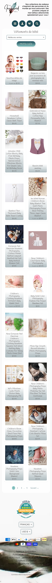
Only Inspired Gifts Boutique (28, 570)
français (25, 524)
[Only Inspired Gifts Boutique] (11, 9)
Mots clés (26, 44)
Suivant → (35, 488)
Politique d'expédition (26, 551)
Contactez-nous (12, 557)
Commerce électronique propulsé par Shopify (26, 574)
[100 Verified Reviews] (26, 519)
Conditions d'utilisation (26, 560)
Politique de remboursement (26, 554)
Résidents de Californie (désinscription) (26, 563)
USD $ (25, 531)
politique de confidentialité (34, 557)
